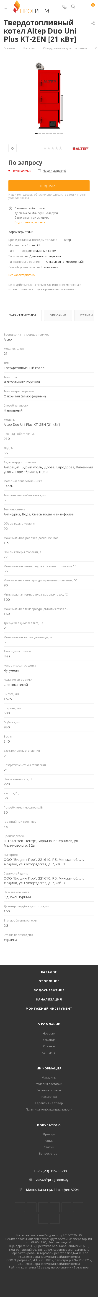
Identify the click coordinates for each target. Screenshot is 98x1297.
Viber (43, 1219)
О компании (49, 1024)
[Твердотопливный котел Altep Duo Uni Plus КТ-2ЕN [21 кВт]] (49, 95)
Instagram (43, 1207)
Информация (49, 1068)
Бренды (49, 1134)
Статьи (49, 1147)
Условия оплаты (49, 1090)
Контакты (49, 1052)
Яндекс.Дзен (55, 1219)
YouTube (66, 1207)
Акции (49, 1141)
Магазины (49, 1077)
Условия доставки (49, 1084)
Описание (58, 315)
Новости (49, 1033)
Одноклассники (78, 1207)
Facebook (31, 1207)
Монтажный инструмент (49, 1008)
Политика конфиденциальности (49, 1109)
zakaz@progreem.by (52, 1179)
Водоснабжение (49, 990)
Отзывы (49, 1046)
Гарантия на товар (49, 1103)
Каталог (49, 972)
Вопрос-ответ (49, 1153)
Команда (49, 1040)
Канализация (49, 999)
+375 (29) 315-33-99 (50, 1171)
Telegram (55, 1207)
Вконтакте (20, 1207)
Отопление (49, 981)
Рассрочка (49, 1097)
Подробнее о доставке (30, 222)
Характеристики (22, 315)
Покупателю (49, 1125)
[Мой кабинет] (82, 7)
